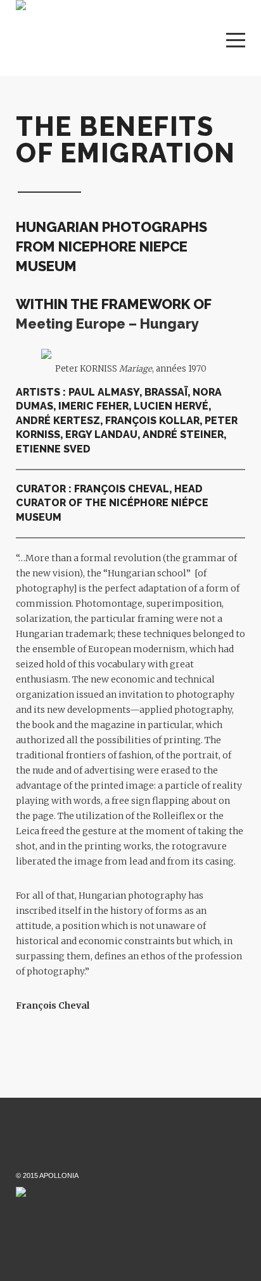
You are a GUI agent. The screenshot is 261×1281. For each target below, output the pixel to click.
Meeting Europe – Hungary (107, 323)
